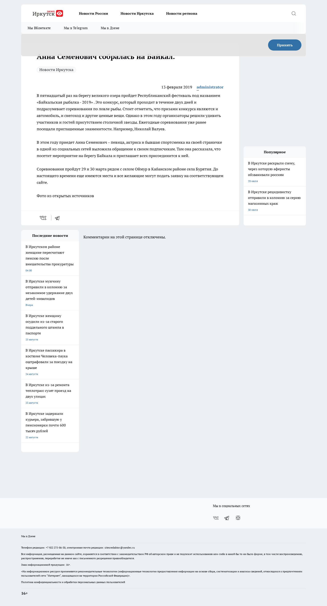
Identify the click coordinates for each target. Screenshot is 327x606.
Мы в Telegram (76, 28)
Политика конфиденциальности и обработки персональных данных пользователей (73, 582)
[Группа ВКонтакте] (215, 518)
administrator (210, 87)
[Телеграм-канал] (226, 518)
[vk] (43, 218)
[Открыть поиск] (293, 13)
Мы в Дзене (110, 28)
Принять (285, 45)
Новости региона (181, 13)
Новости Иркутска (137, 13)
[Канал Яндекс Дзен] (238, 518)
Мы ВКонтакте (39, 28)
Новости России (93, 13)
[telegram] (58, 218)
